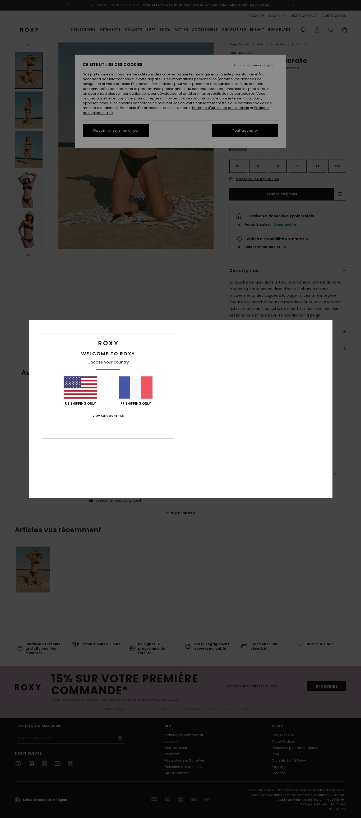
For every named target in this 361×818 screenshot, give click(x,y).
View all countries (108, 416)
